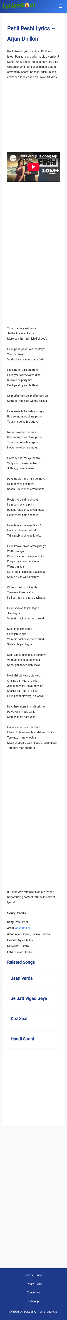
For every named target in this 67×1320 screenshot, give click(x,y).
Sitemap (33, 1301)
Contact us (33, 1292)
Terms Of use (33, 1275)
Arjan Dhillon (23, 928)
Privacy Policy (34, 1283)
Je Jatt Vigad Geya (29, 998)
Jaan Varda (22, 978)
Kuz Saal (19, 1018)
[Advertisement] (33, 113)
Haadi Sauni (22, 1038)
